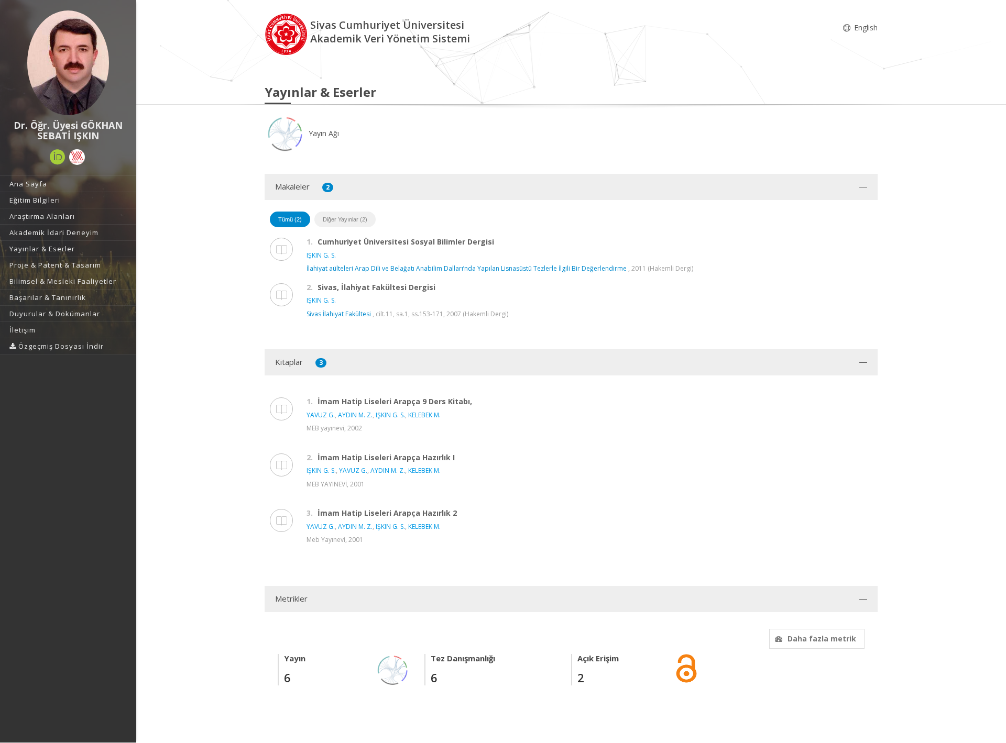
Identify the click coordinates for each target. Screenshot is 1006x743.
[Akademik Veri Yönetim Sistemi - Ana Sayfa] (287, 33)
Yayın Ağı (323, 133)
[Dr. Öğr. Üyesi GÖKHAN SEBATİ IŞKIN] (68, 62)
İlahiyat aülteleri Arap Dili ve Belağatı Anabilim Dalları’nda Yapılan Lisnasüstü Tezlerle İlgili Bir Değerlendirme (467, 268)
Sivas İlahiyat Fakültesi (339, 313)
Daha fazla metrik (822, 639)
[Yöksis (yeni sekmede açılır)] (77, 157)
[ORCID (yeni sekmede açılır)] (58, 157)
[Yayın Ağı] (393, 669)
